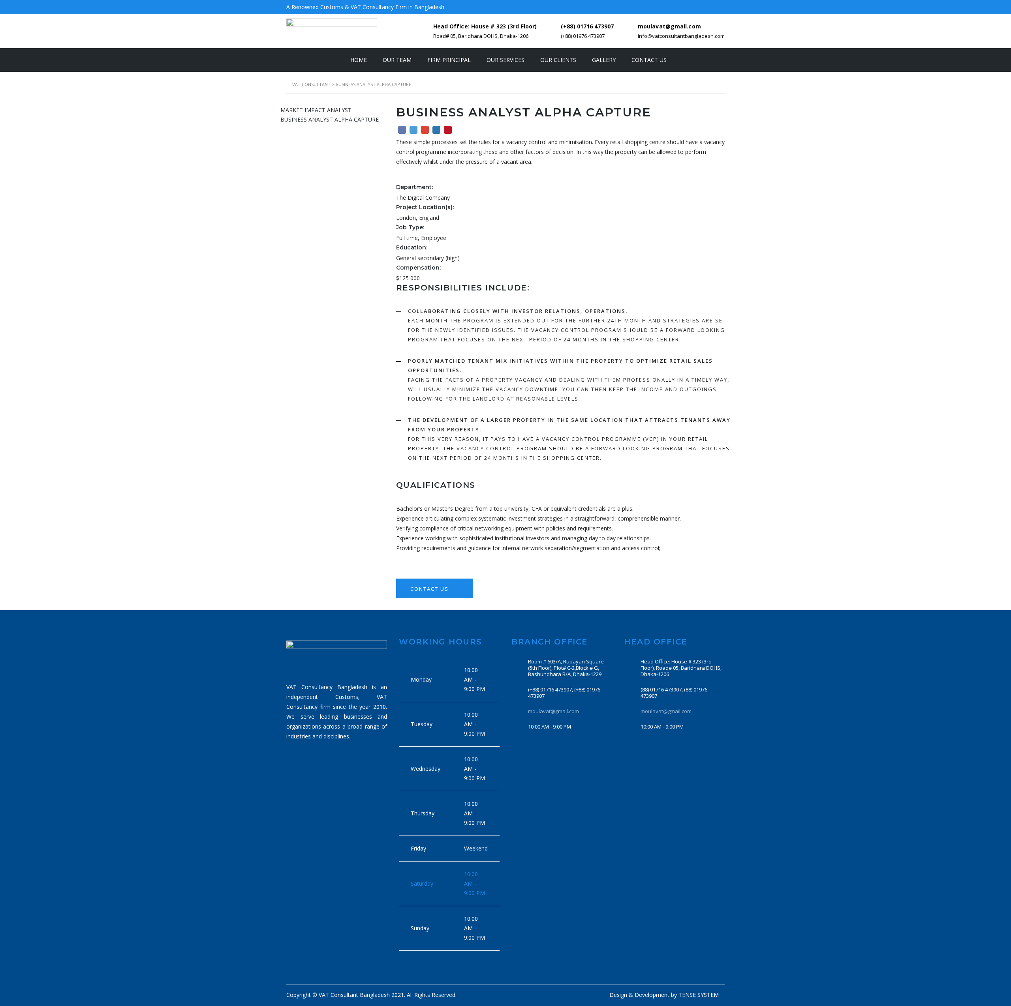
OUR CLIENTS (558, 60)
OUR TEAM (397, 60)
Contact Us (430, 588)
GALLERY (604, 60)
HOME (358, 60)
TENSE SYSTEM (698, 995)
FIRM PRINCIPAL (449, 60)
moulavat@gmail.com (553, 711)
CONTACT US (649, 60)
